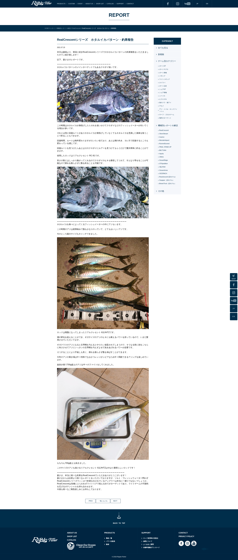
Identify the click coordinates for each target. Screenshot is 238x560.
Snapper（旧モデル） (166, 180)
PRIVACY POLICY (186, 536)
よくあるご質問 (148, 544)
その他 (161, 191)
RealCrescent (164, 130)
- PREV (90, 501)
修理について (147, 541)
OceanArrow (163, 170)
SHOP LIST (100, 4)
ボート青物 (163, 73)
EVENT (80, 4)
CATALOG (110, 4)
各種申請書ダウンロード (151, 547)
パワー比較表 (110, 541)
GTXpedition (163, 163)
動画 (107, 544)
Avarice (161, 137)
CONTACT (130, 4)
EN (207, 4)
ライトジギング (164, 79)
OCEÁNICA (163, 173)
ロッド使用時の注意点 (150, 538)
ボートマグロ (163, 69)
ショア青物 (163, 92)
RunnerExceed (164, 143)
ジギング (162, 76)
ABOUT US (89, 4)
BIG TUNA (162, 150)
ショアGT (162, 89)
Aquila (161, 154)
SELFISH (162, 167)
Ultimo (161, 157)
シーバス (162, 96)
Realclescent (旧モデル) (167, 177)
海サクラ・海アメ (165, 102)
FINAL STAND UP (165, 147)
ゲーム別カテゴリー (167, 61)
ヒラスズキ (163, 99)
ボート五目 (163, 86)
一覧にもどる (103, 501)
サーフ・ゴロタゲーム (166, 114)
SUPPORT (120, 4)
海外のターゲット (165, 118)
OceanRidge (163, 160)
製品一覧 (109, 538)
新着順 (161, 54)
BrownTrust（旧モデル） (167, 183)
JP (197, 4)
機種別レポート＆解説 (168, 125)
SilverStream (163, 134)
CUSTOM (71, 4)
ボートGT (162, 66)
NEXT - (115, 501)
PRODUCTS (61, 4)
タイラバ (162, 82)
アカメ (161, 106)
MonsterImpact (164, 140)
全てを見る (163, 48)
